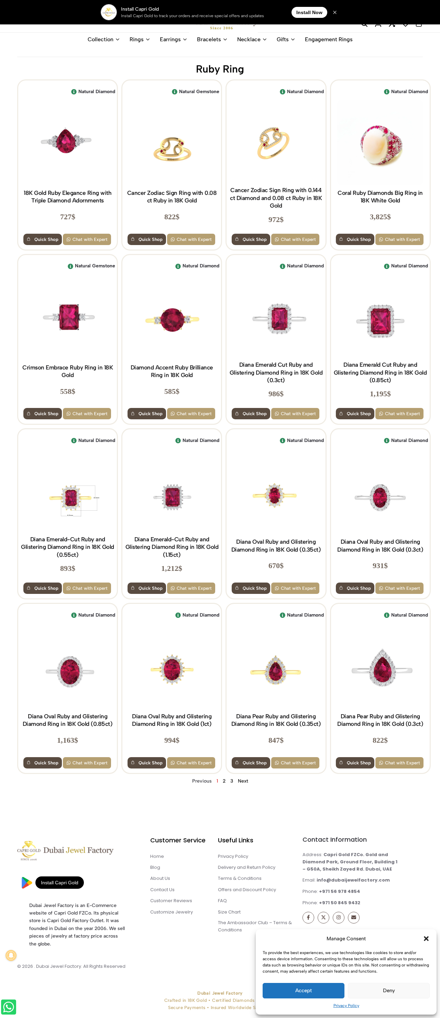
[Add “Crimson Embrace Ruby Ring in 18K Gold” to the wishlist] (28, 266)
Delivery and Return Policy (246, 867)
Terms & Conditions (240, 878)
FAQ (222, 900)
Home (157, 856)
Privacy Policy (346, 1005)
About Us (160, 878)
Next (243, 781)
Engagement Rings (329, 39)
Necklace (249, 39)
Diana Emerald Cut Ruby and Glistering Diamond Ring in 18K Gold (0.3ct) (276, 372)
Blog (155, 867)
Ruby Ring (220, 69)
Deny (389, 990)
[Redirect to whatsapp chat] (9, 1008)
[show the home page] (77, 852)
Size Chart (229, 912)
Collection (100, 39)
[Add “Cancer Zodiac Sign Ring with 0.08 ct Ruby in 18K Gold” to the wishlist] (132, 92)
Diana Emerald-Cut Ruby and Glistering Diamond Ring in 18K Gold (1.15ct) (172, 547)
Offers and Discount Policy (247, 889)
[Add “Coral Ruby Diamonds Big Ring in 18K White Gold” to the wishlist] (341, 92)
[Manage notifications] (11, 955)
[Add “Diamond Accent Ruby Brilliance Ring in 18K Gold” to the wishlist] (132, 266)
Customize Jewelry (171, 912)
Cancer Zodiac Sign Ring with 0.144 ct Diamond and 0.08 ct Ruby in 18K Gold (276, 198)
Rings (137, 39)
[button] (426, 938)
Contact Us (162, 889)
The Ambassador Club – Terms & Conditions (255, 926)
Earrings (170, 39)
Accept (303, 990)
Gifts (283, 39)
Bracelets (209, 39)
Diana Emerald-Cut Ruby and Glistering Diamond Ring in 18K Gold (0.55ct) (67, 547)
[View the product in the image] (67, 142)
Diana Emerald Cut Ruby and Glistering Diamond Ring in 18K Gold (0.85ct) (380, 372)
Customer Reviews (171, 900)
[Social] (308, 917)
